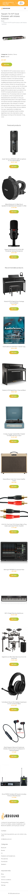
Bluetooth (3, 847)
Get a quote (21, 3)
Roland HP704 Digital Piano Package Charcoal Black (14, 302)
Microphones (4, 858)
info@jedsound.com (6, 839)
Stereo (15, 54)
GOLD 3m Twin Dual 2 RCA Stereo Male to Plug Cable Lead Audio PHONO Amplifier (14, 525)
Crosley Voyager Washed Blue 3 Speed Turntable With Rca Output (14, 434)
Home (2, 21)
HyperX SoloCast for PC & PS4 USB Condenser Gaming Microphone (14, 250)
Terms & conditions (6, 879)
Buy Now (6, 64)
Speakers (10, 54)
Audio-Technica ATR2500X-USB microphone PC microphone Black (14, 159)
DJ (2, 853)
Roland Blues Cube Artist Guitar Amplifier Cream (14, 479)
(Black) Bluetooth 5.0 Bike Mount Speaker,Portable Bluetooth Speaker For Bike (14, 205)
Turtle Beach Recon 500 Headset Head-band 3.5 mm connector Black (14, 702)
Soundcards (4, 861)
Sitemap (3, 885)
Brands (3, 850)
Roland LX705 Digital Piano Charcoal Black (14, 390)
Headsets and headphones (8, 856)
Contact (3, 877)
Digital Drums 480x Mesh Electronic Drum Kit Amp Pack (14, 657)
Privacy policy (4, 882)
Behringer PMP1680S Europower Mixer (14, 569)
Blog (2, 874)
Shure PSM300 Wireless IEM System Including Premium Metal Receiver (14, 794)
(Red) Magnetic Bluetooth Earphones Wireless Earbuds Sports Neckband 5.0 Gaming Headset (14, 749)
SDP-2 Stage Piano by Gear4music (14, 613)
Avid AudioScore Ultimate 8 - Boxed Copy (14, 346)
